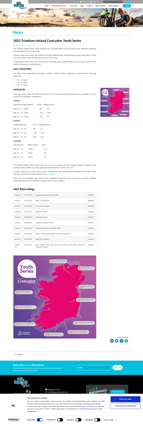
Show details (109, 420)
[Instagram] (87, 1)
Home (46, 6)
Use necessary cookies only (125, 406)
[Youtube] (91, 1)
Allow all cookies (125, 399)
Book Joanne (113, 6)
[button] (112, 341)
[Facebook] (80, 1)
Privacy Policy (85, 409)
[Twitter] (84, 1)
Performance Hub (58, 6)
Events (89, 6)
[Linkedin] (94, 1)
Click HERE (51, 174)
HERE (72, 168)
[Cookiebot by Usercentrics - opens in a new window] (13, 419)
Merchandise (100, 6)
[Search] (121, 2)
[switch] (60, 419)
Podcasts (73, 6)
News (82, 6)
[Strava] (98, 1)
